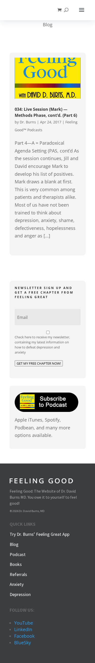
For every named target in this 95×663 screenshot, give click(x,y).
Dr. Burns (28, 122)
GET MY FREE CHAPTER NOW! (39, 363)
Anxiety (17, 584)
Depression (20, 594)
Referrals (18, 574)
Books (16, 564)
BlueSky (22, 642)
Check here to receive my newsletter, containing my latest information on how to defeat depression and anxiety (42, 345)
